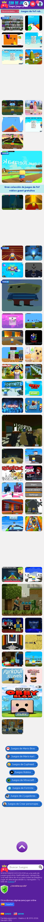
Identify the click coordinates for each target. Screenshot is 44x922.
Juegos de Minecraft (23, 780)
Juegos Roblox (23, 772)
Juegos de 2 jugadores (22, 796)
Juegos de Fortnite (22, 788)
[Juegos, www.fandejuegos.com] (16, 4)
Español (9, 904)
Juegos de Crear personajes (23, 803)
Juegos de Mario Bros (23, 748)
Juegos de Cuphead (23, 764)
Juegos (11, 882)
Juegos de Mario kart (23, 756)
